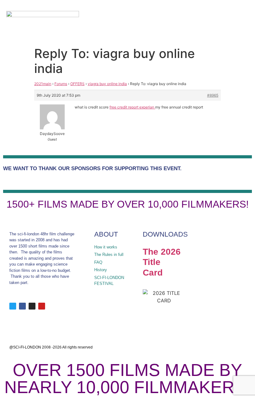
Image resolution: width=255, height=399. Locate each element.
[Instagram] (32, 306)
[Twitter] (12, 306)
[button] (226, 22)
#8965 (212, 95)
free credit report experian (132, 107)
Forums (60, 83)
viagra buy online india (107, 83)
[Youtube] (41, 306)
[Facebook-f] (22, 306)
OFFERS (77, 83)
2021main (42, 83)
